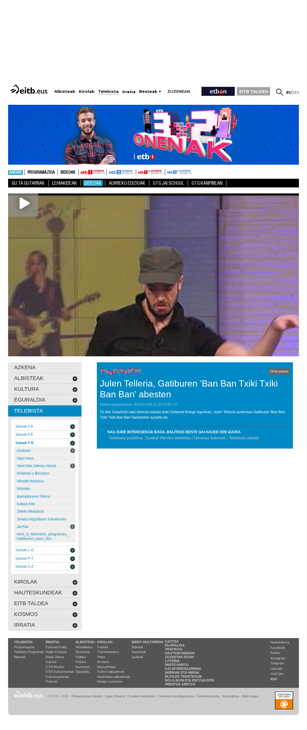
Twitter (275, 653)
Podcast (52, 681)
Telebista (28, 411)
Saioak (15, 172)
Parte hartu (176, 665)
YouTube (276, 674)
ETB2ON (168, 171)
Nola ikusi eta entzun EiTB (189, 680)
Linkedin (276, 668)
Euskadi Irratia (56, 647)
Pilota (101, 657)
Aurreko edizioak (127, 183)
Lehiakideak (64, 183)
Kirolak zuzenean (109, 681)
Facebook (277, 647)
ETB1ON (139, 171)
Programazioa (41, 172)
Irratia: (53, 642)
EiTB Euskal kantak (60, 671)
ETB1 (92, 172)
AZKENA (25, 367)
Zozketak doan (179, 657)
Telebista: (23, 642)
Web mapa (250, 696)
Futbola (102, 647)
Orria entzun (279, 371)
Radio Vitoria (55, 657)
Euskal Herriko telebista (168, 437)
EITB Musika (55, 667)
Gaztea (51, 662)
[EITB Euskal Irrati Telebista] (29, 89)
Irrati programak (57, 676)
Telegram (277, 663)
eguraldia (29, 400)
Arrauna (103, 662)
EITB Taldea (31, 603)
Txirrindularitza (108, 652)
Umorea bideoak (209, 437)
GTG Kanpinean (207, 183)
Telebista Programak (29, 652)
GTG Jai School (168, 183)
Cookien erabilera (141, 696)
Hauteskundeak (180, 653)
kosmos (26, 614)
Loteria (172, 661)
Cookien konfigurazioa (176, 696)
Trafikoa (173, 649)
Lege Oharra (114, 696)
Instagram (277, 658)
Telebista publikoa (126, 437)
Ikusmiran (83, 667)
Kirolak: (105, 642)
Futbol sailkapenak (110, 671)
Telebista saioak (244, 437)
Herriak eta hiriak (182, 672)
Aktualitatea (84, 647)
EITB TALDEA (253, 91)
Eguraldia (82, 671)
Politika (81, 657)
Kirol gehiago (106, 667)
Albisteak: (86, 642)
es (296, 92)
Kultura (81, 662)
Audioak (137, 657)
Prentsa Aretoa (180, 684)
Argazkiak (139, 652)
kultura (26, 389)
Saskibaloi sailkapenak (113, 676)
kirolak (25, 582)
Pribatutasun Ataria (86, 696)
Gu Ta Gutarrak (28, 183)
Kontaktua (230, 696)
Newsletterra (279, 642)
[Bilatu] (279, 92)
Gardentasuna (208, 696)
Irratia (24, 625)
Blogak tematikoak (183, 676)
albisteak (28, 378)
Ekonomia (83, 652)
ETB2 (121, 172)
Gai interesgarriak (183, 668)
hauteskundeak (38, 593)
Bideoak (68, 172)
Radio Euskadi (56, 652)
